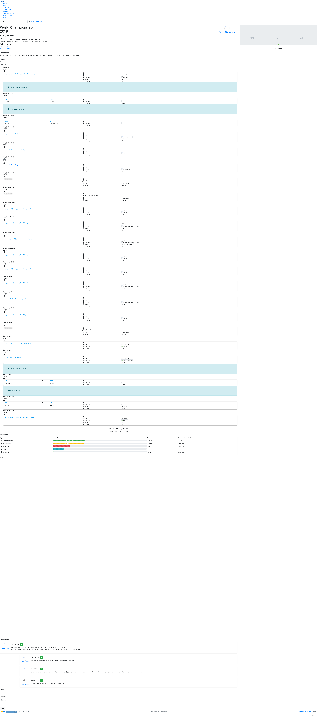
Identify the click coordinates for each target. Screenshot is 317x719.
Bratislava (52, 41)
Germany (17, 39)
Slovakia (37, 39)
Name (2, 689)
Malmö (31, 41)
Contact (309, 711)
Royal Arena (8, 179)
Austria (11, 39)
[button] (2, 711)
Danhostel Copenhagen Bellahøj (14, 165)
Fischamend (44, 41)
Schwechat (10, 41)
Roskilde (37, 41)
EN (313, 715)
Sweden (31, 39)
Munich (17, 41)
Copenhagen (24, 41)
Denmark (24, 39)
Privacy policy (302, 711)
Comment (3, 697)
